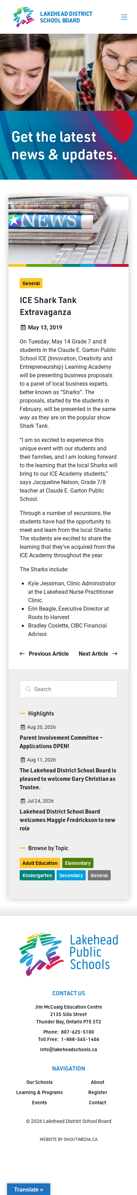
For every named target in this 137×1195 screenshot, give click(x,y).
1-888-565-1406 (80, 1039)
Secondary (71, 875)
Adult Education (40, 863)
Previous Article (48, 653)
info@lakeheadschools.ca (68, 1049)
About (97, 1082)
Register (97, 1092)
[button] (124, 17)
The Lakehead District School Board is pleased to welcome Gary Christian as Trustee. (68, 778)
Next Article (94, 653)
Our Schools (39, 1082)
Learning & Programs (39, 1092)
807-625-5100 (77, 1032)
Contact (97, 1102)
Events (39, 1102)
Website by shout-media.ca (69, 1139)
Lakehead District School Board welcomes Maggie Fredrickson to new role (68, 820)
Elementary (78, 863)
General (31, 283)
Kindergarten (37, 875)
